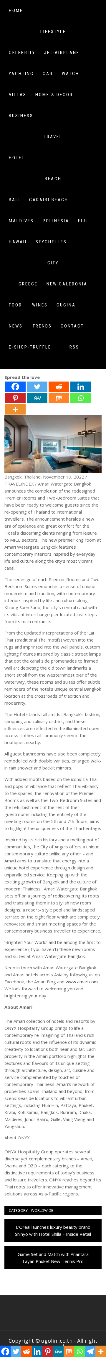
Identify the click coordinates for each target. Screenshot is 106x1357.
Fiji (82, 220)
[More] (15, 409)
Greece (28, 284)
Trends (42, 326)
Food (15, 305)
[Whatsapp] (80, 398)
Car (48, 73)
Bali (14, 199)
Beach (53, 178)
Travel (53, 136)
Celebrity (22, 52)
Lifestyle (53, 31)
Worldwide (42, 1210)
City (53, 263)
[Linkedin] (80, 387)
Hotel (17, 157)
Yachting (21, 73)
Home (16, 10)
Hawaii (18, 242)
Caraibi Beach (48, 199)
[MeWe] (37, 398)
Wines (40, 305)
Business (21, 115)
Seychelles (51, 242)
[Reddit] (59, 387)
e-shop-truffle (30, 347)
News (16, 326)
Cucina (66, 305)
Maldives (21, 220)
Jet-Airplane (62, 52)
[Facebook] (15, 387)
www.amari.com (82, 982)
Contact (72, 326)
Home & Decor (54, 94)
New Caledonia (67, 284)
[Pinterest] (15, 398)
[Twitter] (37, 387)
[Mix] (59, 398)
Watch (70, 73)
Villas (17, 94)
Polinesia (56, 220)
